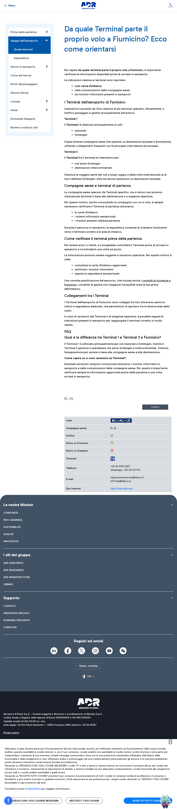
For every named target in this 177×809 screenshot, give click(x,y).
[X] (81, 650)
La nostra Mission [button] (18, 504)
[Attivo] (112, 442)
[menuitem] (10, 513)
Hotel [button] (14, 110)
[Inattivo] (112, 450)
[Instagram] (95, 650)
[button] (88, 676)
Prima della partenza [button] (24, 32)
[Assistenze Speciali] (171, 6)
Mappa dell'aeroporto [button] (24, 40)
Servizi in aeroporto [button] (23, 66)
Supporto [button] (11, 598)
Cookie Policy (33, 788)
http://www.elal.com (122, 488)
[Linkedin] (53, 650)
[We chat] (123, 650)
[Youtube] (109, 650)
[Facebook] (67, 650)
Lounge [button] (15, 101)
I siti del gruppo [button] (16, 555)
